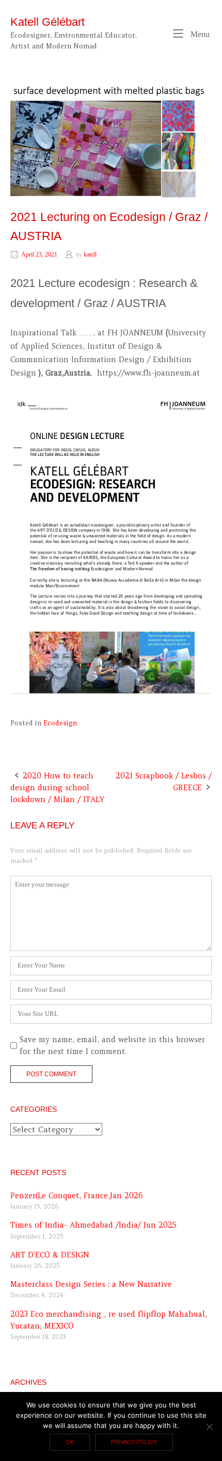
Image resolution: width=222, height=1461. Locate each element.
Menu (199, 34)
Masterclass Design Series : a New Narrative (91, 1284)
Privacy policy (134, 1442)
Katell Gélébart (47, 21)
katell (90, 254)
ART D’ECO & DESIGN (49, 1255)
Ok (70, 1442)
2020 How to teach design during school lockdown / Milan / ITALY (57, 787)
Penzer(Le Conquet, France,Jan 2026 (76, 1195)
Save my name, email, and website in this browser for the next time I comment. (112, 1045)
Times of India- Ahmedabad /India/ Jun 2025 (93, 1225)
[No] (209, 1426)
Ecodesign (60, 723)
